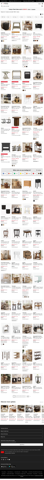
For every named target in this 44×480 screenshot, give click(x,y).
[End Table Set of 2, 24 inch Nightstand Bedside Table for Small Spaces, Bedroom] (17, 379)
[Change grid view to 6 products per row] (42, 14)
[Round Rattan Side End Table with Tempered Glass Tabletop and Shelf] (38, 305)
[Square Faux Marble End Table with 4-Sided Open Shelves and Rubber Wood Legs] (27, 233)
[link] (6, 37)
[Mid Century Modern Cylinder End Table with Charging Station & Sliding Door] (6, 184)
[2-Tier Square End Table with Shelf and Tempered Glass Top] (6, 355)
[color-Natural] (3, 41)
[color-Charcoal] (25, 199)
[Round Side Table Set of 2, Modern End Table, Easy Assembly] (27, 25)
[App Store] (4, 467)
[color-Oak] (23, 199)
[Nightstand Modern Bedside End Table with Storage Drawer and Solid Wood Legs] (27, 99)
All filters (39, 170)
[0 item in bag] (42, 3)
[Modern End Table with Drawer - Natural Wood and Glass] (6, 49)
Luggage (33, 9)
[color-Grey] (25, 90)
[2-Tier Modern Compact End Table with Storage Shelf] (6, 329)
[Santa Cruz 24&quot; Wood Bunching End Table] (17, 121)
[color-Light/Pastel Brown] (35, 40)
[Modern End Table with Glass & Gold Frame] (6, 99)
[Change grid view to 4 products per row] (40, 14)
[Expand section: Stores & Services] (22, 434)
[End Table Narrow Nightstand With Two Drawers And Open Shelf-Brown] (37, 408)
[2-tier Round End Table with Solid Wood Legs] (6, 233)
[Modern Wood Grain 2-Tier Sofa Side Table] (38, 329)
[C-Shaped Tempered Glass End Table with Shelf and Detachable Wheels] (38, 279)
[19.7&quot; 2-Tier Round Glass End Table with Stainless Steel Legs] (38, 75)
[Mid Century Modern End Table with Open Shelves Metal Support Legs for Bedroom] (27, 49)
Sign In (39, 3)
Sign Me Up (22, 444)
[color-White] (23, 66)
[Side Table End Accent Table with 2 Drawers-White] (38, 184)
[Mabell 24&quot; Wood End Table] (17, 25)
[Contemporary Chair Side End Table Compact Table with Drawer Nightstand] (27, 147)
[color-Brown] (37, 40)
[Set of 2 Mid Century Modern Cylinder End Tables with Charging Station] (17, 49)
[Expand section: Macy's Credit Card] (22, 431)
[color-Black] (1, 41)
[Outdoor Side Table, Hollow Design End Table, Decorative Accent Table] (6, 255)
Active (29, 9)
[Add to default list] (7, 405)
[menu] (1, 3)
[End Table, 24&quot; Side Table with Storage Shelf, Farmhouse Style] (17, 209)
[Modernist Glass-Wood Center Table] (29, 408)
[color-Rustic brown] (25, 296)
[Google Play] (12, 467)
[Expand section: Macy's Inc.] (22, 436)
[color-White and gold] (23, 296)
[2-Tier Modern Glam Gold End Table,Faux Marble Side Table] (38, 99)
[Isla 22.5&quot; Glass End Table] (17, 75)
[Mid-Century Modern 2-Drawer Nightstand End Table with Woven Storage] (27, 255)
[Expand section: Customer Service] (22, 428)
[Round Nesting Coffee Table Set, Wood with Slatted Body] (21, 408)
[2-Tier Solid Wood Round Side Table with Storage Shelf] (6, 379)
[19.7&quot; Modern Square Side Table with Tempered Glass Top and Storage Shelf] (27, 379)
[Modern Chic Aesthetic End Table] (6, 279)
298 (28, 396)
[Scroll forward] (41, 173)
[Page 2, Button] (30, 396)
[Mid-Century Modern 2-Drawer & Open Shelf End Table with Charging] (38, 25)
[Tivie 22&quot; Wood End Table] (27, 75)
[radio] (2, 41)
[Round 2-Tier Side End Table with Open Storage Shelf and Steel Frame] (38, 233)
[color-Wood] (35, 139)
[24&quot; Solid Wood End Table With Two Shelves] (17, 355)
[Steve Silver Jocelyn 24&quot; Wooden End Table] (6, 75)
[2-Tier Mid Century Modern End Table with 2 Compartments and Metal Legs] (17, 329)
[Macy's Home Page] (5, 3)
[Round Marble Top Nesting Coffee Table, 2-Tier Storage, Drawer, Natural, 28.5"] (12, 408)
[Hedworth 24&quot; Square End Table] (6, 147)
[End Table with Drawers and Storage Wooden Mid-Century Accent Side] (17, 255)
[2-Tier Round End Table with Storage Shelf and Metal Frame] (38, 379)
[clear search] (42, 6)
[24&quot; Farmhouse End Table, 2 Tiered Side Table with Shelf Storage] (38, 121)
